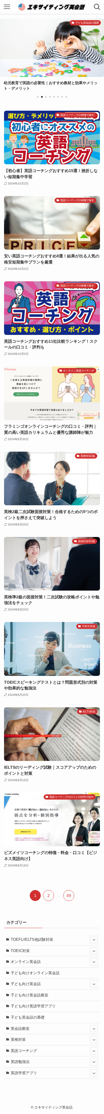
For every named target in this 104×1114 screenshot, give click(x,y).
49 (68, 895)
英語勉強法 (20, 1062)
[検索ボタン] (97, 7)
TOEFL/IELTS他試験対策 (32, 939)
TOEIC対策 (20, 951)
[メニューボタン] (7, 7)
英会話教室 (20, 1028)
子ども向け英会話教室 (29, 995)
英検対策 (18, 1039)
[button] (38, 97)
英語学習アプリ (24, 1073)
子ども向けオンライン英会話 (35, 973)
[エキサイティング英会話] (52, 7)
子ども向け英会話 (26, 984)
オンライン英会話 (26, 962)
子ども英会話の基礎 (27, 1017)
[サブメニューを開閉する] (94, 939)
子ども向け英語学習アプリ (33, 1006)
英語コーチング (24, 1051)
